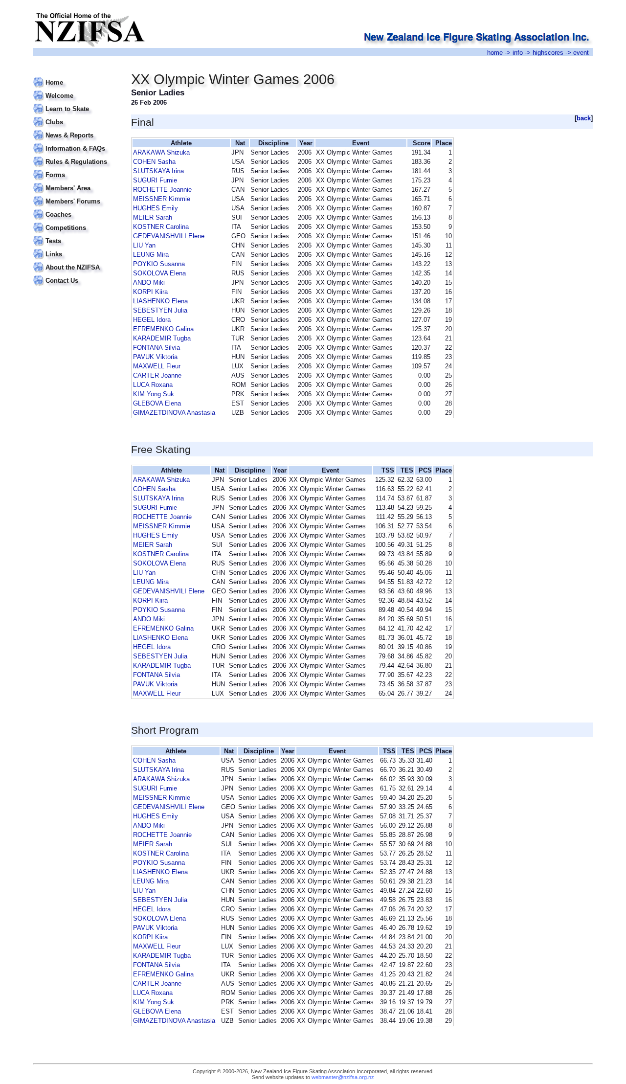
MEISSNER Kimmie (161, 199)
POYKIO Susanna (159, 264)
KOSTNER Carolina (161, 226)
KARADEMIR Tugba (162, 338)
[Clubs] (76, 116)
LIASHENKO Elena (160, 301)
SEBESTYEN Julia (160, 310)
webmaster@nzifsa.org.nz (343, 1077)
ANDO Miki (149, 282)
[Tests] (76, 235)
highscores (548, 52)
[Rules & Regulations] (76, 156)
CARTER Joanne (157, 375)
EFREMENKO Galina (163, 329)
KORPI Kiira (150, 291)
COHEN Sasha (154, 161)
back (584, 118)
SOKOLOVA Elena (159, 273)
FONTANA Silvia (156, 347)
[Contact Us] (76, 274)
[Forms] (76, 169)
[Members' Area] (76, 182)
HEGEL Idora (152, 319)
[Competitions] (76, 222)
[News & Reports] (76, 129)
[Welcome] (76, 89)
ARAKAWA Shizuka (161, 152)
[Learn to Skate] (76, 103)
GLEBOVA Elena (157, 403)
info (518, 52)
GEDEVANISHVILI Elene (168, 236)
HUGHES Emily (155, 208)
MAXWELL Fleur (156, 366)
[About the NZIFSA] (76, 261)
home (495, 52)
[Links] (76, 248)
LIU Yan (144, 245)
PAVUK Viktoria (155, 357)
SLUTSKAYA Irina (158, 171)
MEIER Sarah (152, 217)
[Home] (76, 76)
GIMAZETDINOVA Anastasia (174, 412)
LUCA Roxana (153, 384)
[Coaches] (76, 208)
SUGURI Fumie (155, 180)
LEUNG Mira (151, 254)
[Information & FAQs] (76, 142)
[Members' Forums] (76, 195)
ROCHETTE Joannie (162, 189)
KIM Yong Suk (153, 394)
